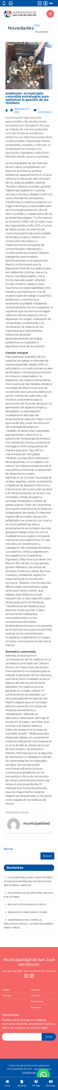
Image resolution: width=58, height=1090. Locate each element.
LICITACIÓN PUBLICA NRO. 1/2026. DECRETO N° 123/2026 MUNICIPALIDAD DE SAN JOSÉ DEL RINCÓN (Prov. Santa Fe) (28, 881)
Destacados (12, 812)
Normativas (37, 1001)
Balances (36, 1007)
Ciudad (5, 989)
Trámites (6, 995)
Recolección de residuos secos (27, 904)
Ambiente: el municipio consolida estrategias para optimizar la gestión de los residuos (27, 98)
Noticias (24, 812)
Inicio (37, 25)
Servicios (35, 989)
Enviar (48, 1036)
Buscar (8, 848)
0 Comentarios (44, 110)
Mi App (36, 1085)
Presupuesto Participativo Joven (27, 912)
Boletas (22, 1085)
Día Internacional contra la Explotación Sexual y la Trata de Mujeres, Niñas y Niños (28, 924)
